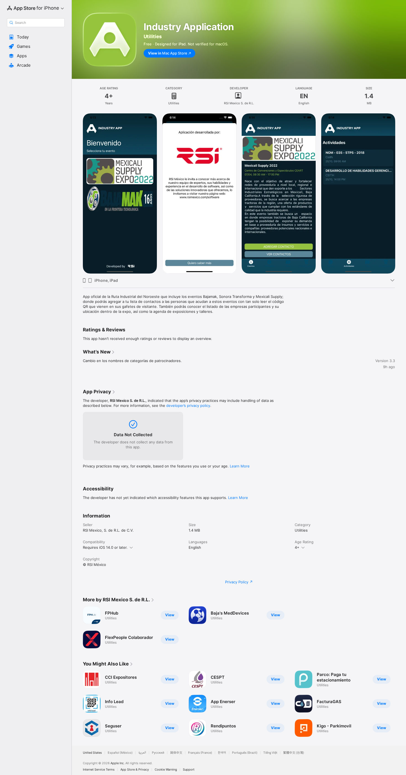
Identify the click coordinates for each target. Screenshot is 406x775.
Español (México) (120, 752)
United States (92, 752)
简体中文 (176, 752)
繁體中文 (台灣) (293, 752)
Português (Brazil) (244, 752)
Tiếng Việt (270, 752)
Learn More (240, 466)
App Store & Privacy (134, 769)
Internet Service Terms (99, 769)
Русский (158, 752)
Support (188, 769)
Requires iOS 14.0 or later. (105, 547)
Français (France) (200, 752)
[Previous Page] (77, 193)
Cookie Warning (166, 769)
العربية (142, 752)
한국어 (222, 752)
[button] (35, 37)
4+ (297, 547)
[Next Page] (400, 193)
